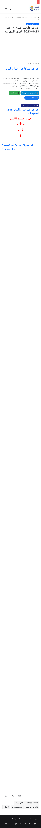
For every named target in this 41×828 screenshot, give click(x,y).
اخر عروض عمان (31, 807)
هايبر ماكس (5, 818)
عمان (6, 807)
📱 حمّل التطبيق (14, 93)
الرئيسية (35, 17)
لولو (26, 818)
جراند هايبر (21, 818)
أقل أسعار (19, 803)
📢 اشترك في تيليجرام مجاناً (30, 93)
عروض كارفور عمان (32, 24)
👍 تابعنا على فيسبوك (32, 97)
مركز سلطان (13, 818)
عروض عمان (16, 807)
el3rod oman (32, 803)
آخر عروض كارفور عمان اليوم (22, 68)
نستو (29, 818)
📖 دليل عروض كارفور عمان (30, 105)
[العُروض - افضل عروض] (34, 8)
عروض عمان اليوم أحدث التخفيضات (22, 17)
